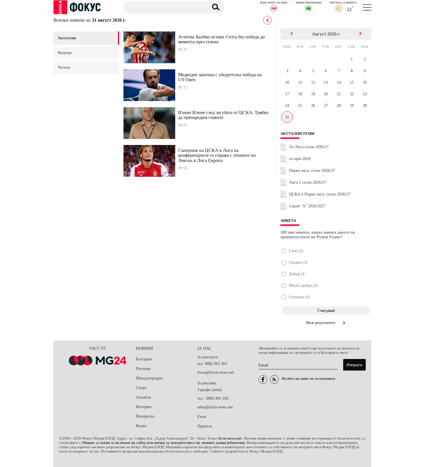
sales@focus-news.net (215, 407)
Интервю (143, 407)
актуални (67, 38)
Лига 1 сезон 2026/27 (307, 182)
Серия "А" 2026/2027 (307, 206)
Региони (143, 368)
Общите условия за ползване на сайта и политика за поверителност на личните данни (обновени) (163, 443)
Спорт (141, 388)
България (144, 359)
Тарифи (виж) (209, 390)
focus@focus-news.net (215, 372)
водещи (65, 53)
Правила (204, 426)
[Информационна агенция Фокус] (262, 379)
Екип (201, 416)
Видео (141, 426)
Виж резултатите (321, 323)
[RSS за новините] (274, 379)
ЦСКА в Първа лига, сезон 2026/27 (319, 194)
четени (64, 67)
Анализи (143, 397)
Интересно (145, 416)
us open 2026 (300, 159)
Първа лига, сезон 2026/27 (312, 170)
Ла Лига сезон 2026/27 (309, 147)
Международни (149, 378)
